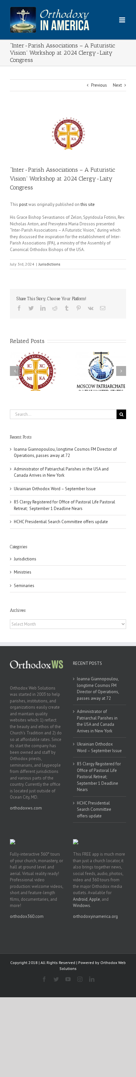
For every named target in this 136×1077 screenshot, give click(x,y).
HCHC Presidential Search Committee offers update (61, 521)
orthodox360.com (27, 916)
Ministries (22, 572)
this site (88, 204)
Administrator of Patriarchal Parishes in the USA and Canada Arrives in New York (97, 721)
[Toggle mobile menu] (122, 19)
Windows (81, 905)
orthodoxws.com (26, 808)
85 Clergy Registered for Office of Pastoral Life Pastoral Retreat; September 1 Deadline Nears (99, 776)
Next (117, 85)
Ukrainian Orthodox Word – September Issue (55, 489)
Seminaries (24, 585)
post (23, 204)
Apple (94, 899)
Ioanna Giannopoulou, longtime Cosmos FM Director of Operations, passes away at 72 (98, 688)
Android (80, 899)
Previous (99, 85)
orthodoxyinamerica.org (95, 916)
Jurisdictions (49, 264)
